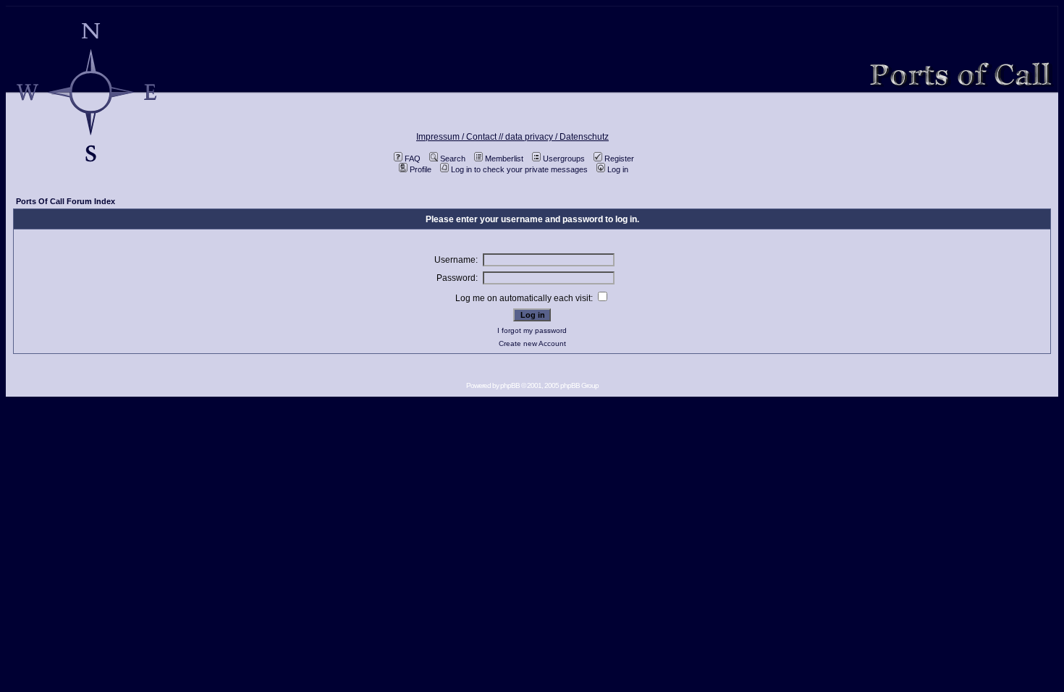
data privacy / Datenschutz (557, 137)
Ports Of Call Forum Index (65, 201)
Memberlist (504, 158)
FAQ (413, 158)
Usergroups (564, 158)
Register (619, 158)
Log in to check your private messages (519, 169)
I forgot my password (532, 330)
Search (452, 158)
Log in (617, 169)
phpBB (510, 385)
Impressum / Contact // (460, 137)
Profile (420, 169)
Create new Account (532, 343)
